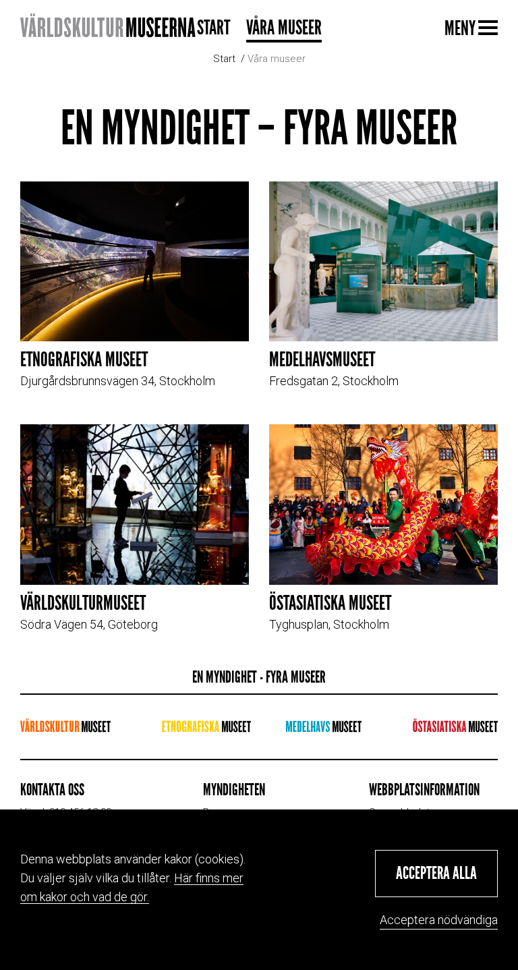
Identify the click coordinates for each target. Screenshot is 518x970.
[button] (436, 873)
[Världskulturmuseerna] (108, 27)
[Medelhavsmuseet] (324, 727)
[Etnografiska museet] (206, 727)
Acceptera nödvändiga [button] (439, 920)
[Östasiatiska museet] (455, 727)
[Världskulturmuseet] (65, 727)
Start (213, 28)
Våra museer (284, 28)
